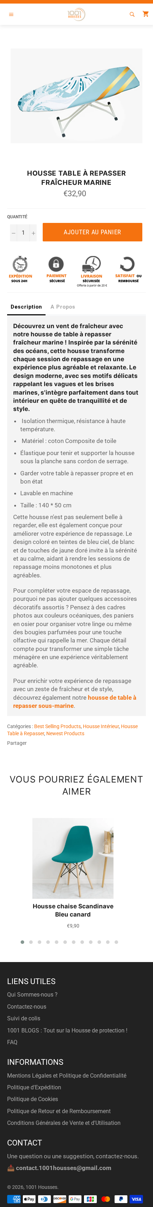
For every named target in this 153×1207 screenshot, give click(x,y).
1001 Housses (41, 1187)
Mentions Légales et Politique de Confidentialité (66, 1075)
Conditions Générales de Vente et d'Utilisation (64, 1123)
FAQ (12, 1042)
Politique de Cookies (32, 1099)
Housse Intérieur (101, 726)
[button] (22, 942)
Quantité (17, 216)
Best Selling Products (57, 726)
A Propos (63, 307)
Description (26, 307)
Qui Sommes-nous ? (32, 994)
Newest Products (65, 733)
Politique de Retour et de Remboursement (59, 1111)
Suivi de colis (23, 1018)
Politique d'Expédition (34, 1087)
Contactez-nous (26, 1006)
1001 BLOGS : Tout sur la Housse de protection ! (67, 1030)
